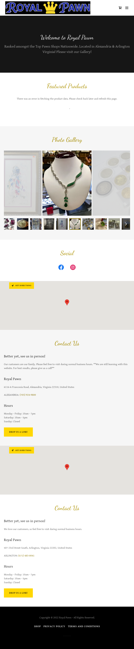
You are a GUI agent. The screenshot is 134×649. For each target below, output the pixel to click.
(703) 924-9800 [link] (28, 395)
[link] (47, 7)
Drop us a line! (18, 432)
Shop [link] (37, 626)
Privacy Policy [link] (54, 626)
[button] (127, 8)
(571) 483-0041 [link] (26, 555)
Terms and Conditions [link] (84, 626)
